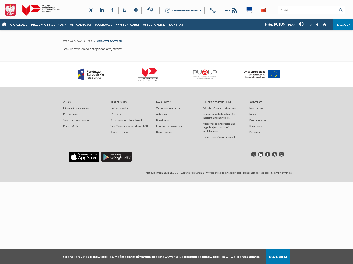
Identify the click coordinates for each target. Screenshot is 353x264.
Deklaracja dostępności (256, 172)
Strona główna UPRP (77, 41)
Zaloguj (343, 24)
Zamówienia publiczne (168, 108)
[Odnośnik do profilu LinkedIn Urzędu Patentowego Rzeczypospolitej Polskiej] (101, 10)
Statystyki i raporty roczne (77, 120)
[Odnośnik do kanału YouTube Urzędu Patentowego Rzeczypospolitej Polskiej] (124, 10)
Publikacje (103, 24)
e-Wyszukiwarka (119, 108)
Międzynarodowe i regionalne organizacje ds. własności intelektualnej (219, 127)
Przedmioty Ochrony (48, 24)
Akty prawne (163, 114)
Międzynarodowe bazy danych (126, 120)
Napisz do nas (256, 108)
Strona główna (4, 24)
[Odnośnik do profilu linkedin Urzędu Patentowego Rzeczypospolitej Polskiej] (260, 154)
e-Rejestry (115, 114)
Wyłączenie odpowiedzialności (223, 172)
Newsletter (255, 114)
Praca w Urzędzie (72, 125)
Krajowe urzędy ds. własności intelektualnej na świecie (219, 116)
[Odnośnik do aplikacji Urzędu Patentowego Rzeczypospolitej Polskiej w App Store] (84, 156)
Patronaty (254, 131)
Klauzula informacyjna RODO (162, 172)
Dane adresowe (258, 120)
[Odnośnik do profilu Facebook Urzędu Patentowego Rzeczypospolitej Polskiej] (113, 10)
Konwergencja (164, 131)
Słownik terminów (120, 131)
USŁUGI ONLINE (154, 24)
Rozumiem (278, 257)
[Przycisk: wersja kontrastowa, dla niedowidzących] (301, 24)
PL (290, 24)
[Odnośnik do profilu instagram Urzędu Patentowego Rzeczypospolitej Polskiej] (281, 154)
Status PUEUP (275, 24)
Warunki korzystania (192, 172)
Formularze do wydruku (169, 125)
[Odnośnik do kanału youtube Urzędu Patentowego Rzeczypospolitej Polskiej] (274, 154)
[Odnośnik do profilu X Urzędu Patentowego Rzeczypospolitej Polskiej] (91, 10)
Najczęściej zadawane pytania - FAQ (129, 125)
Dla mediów (255, 125)
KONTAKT (176, 24)
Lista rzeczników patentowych (219, 137)
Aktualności (80, 24)
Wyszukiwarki (127, 24)
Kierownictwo (70, 114)
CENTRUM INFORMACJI (186, 10)
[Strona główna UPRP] (42, 10)
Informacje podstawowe (76, 108)
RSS (228, 10)
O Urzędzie (18, 24)
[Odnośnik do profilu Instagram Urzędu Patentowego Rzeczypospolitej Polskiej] (135, 10)
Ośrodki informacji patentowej (219, 108)
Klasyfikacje (162, 120)
